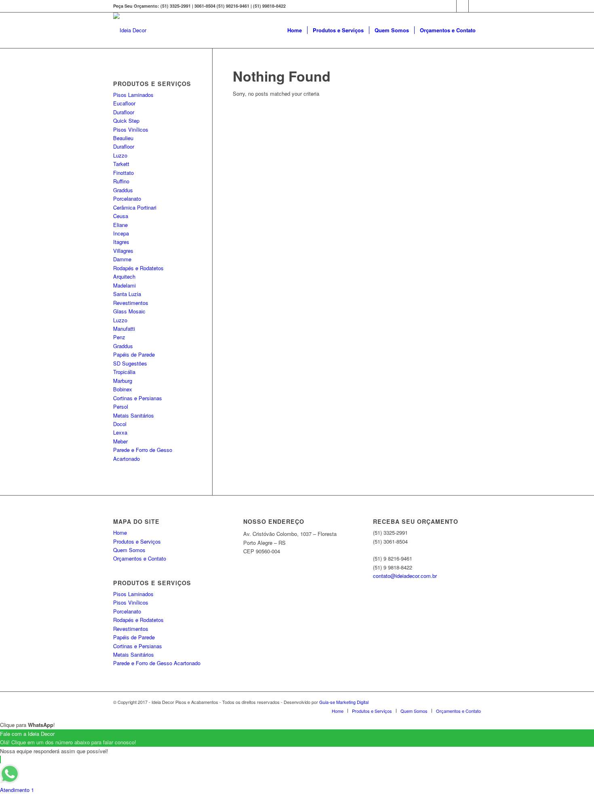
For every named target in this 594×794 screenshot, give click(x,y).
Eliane (120, 225)
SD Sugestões (130, 363)
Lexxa (120, 432)
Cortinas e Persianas (137, 398)
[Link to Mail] (475, 6)
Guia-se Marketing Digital (344, 702)
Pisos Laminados (133, 95)
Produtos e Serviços (137, 541)
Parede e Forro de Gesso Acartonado (156, 663)
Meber (120, 441)
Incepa (121, 233)
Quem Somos (129, 550)
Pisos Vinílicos (130, 129)
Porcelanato (127, 198)
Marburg (122, 380)
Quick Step (126, 120)
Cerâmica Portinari (134, 207)
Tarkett (121, 164)
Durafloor (123, 112)
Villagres (123, 250)
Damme (122, 259)
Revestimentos (130, 303)
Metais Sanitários (133, 415)
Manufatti (124, 328)
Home (120, 532)
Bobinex (122, 389)
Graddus (123, 190)
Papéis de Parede (134, 354)
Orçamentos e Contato (139, 558)
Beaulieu (123, 138)
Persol (120, 406)
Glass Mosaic (129, 311)
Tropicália (124, 372)
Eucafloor (124, 103)
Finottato (123, 172)
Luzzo (120, 155)
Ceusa (120, 216)
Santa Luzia (127, 294)
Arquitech (124, 276)
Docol (119, 424)
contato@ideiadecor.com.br (405, 576)
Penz (119, 337)
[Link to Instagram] (462, 6)
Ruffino (121, 181)
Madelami (124, 285)
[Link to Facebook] (450, 6)
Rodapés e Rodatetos (138, 268)
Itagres (121, 242)
